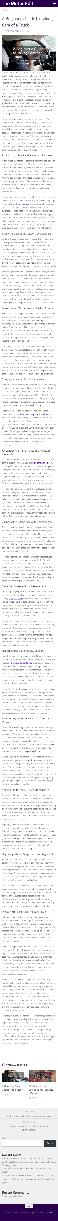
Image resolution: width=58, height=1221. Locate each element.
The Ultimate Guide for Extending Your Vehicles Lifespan (41, 1090)
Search (5, 1138)
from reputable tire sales (27, 204)
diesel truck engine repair (36, 110)
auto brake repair (38, 320)
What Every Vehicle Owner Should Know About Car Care (27, 1175)
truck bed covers (16, 598)
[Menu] (54, 3)
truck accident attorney (21, 663)
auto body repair (20, 544)
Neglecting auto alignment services (32, 414)
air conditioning (41, 463)
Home (5, 10)
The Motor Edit (17, 3)
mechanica (39, 86)
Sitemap (49, 1212)
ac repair (39, 480)
